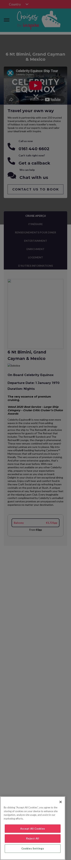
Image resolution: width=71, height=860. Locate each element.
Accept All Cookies (32, 828)
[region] (32, 828)
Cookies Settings (32, 848)
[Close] (60, 802)
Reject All (32, 838)
